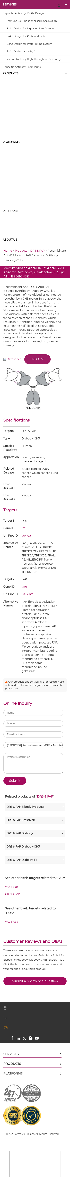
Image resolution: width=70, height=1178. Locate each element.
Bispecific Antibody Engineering (22, 67)
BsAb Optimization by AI (21, 51)
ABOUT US (10, 239)
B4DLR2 (27, 594)
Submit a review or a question (35, 981)
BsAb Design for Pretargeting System (29, 43)
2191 (24, 586)
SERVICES (10, 4)
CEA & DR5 (11, 922)
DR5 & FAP (37, 250)
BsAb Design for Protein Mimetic (26, 36)
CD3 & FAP (11, 887)
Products (11, 73)
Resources (11, 211)
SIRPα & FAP (12, 893)
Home (8, 250)
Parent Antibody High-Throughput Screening (34, 59)
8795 (25, 528)
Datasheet (14, 359)
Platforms (11, 142)
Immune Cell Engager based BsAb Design (32, 20)
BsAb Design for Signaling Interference (30, 28)
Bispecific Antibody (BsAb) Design (23, 13)
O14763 (26, 535)
